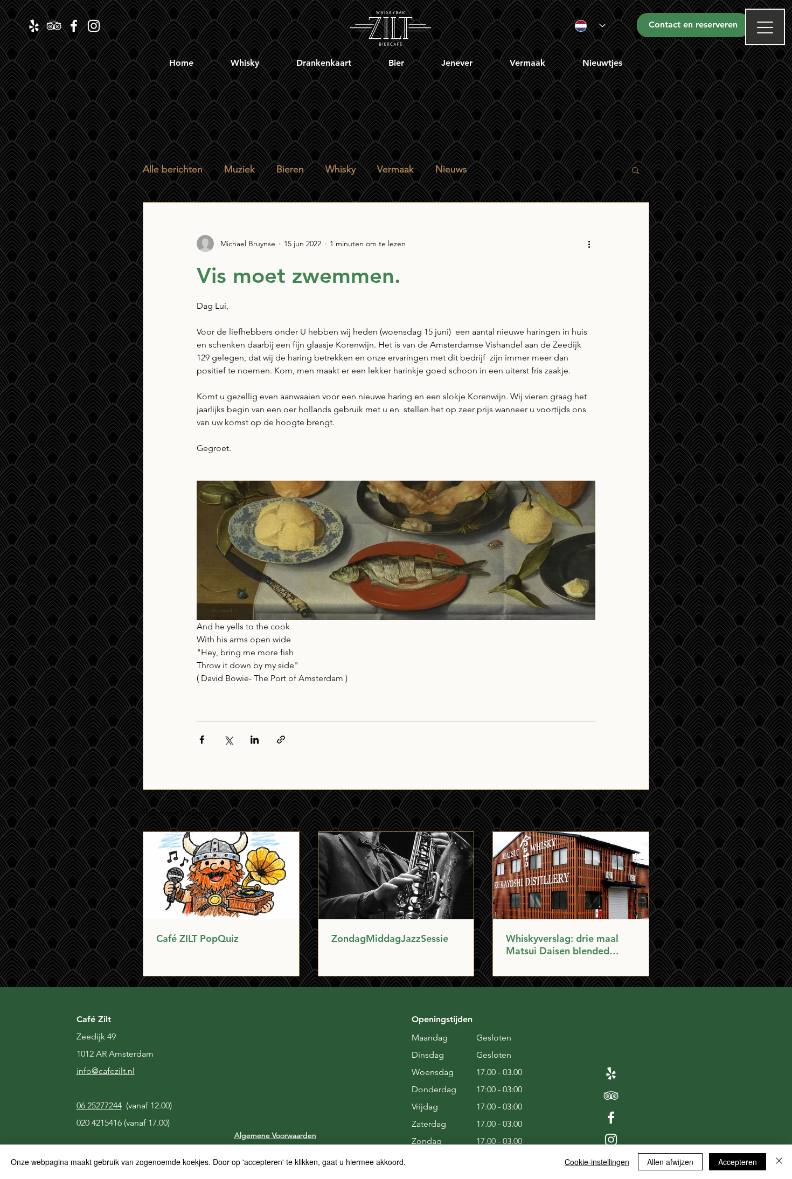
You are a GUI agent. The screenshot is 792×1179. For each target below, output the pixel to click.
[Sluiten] (779, 1161)
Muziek (239, 169)
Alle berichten (173, 169)
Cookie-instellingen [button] (597, 1161)
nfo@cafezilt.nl (107, 1071)
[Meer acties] (588, 243)
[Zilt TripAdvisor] (54, 26)
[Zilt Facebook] (74, 26)
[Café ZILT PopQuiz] (221, 875)
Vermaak (395, 169)
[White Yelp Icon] (611, 1073)
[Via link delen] (281, 739)
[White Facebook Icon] (611, 1117)
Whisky (340, 169)
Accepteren (737, 1161)
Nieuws (451, 169)
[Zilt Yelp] (34, 26)
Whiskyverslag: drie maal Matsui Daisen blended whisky (562, 944)
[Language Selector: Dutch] (590, 25)
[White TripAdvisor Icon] (611, 1095)
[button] (245, 62)
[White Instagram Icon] (611, 1140)
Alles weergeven (621, 811)
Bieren (290, 169)
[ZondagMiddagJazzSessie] (396, 875)
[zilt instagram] (94, 26)
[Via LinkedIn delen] (254, 739)
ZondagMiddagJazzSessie (389, 938)
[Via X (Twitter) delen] (228, 739)
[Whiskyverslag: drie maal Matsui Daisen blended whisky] (571, 875)
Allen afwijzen (670, 1161)
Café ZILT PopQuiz (197, 938)
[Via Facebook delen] (202, 739)
